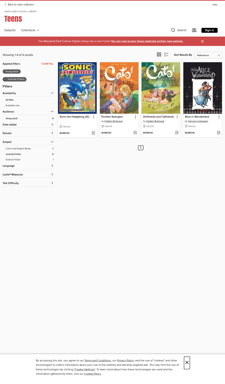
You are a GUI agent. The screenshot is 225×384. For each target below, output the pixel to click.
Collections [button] (29, 30)
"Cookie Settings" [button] (84, 369)
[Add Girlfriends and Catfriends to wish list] (177, 133)
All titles (10, 99)
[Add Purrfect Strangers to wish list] (135, 133)
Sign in (209, 30)
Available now (13, 105)
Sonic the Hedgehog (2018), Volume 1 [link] (76, 116)
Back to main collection (20, 4)
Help (215, 5)
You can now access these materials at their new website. (147, 41)
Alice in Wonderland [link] (197, 116)
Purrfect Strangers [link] (112, 116)
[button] (178, 31)
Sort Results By (183, 55)
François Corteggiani (198, 121)
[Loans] (194, 31)
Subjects (10, 30)
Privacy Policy (125, 360)
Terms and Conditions (97, 360)
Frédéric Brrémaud (113, 121)
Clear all (47, 63)
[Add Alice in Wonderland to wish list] (218, 133)
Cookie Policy (92, 374)
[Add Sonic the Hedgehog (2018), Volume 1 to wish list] (93, 133)
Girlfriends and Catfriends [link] (158, 116)
